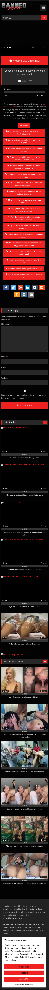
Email (4, 367)
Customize (24, 967)
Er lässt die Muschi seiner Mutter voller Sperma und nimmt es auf (25, 158)
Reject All (24, 973)
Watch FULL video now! (26, 60)
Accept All (23, 979)
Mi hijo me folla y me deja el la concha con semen (25, 201)
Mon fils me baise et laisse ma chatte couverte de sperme (25, 218)
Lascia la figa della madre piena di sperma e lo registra (25, 175)
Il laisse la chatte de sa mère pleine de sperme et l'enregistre (25, 167)
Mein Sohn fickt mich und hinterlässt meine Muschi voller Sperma (25, 184)
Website (5, 378)
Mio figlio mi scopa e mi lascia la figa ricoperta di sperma (25, 209)
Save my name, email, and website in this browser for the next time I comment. (23, 396)
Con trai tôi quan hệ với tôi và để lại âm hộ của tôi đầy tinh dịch (25, 132)
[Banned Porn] (20, 8)
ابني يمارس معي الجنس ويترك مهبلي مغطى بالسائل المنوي (25, 252)
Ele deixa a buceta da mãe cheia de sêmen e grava (25, 150)
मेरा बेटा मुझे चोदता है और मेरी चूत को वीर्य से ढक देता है (25, 268)
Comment (5, 324)
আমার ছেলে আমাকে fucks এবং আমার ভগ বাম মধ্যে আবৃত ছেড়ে (25, 275)
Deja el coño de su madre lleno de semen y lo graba (25, 141)
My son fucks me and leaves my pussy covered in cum (25, 227)
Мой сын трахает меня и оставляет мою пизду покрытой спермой (25, 244)
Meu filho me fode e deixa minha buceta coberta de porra (25, 192)
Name (4, 357)
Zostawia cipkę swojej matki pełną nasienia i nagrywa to (25, 235)
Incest (25, 126)
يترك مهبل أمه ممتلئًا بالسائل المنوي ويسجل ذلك (25, 261)
